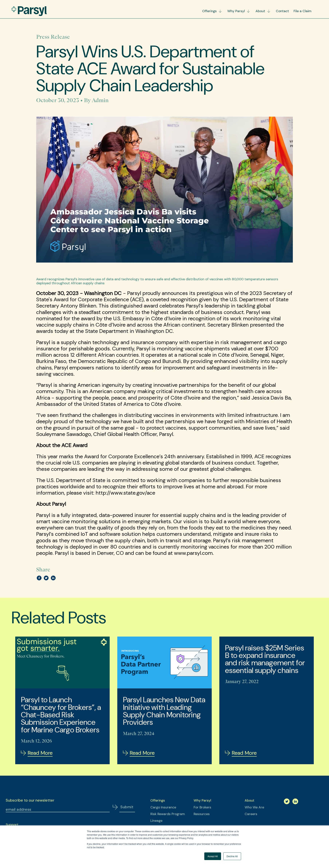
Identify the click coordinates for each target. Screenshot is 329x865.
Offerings (209, 11)
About (260, 11)
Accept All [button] (213, 856)
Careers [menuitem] (251, 814)
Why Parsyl (236, 11)
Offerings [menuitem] (157, 801)
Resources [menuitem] (202, 814)
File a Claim (302, 11)
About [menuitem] (249, 801)
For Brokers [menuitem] (202, 807)
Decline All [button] (232, 856)
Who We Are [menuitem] (254, 807)
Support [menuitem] (12, 825)
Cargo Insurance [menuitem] (163, 807)
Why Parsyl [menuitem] (202, 801)
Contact (282, 11)
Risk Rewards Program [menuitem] (167, 814)
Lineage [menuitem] (156, 821)
